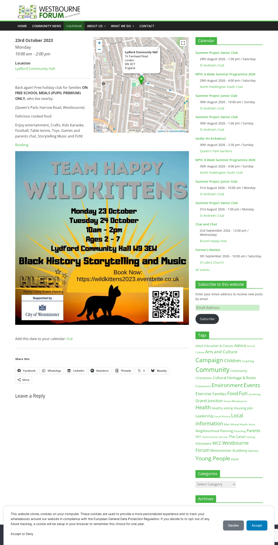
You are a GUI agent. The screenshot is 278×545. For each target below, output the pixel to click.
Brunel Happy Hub (213, 241)
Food (232, 393)
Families (219, 393)
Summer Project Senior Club (216, 53)
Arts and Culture (221, 352)
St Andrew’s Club (212, 65)
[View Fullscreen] (183, 43)
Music (252, 424)
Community (212, 369)
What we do (121, 26)
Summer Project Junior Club (216, 96)
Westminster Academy (228, 450)
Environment (227, 385)
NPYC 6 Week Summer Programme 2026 (225, 74)
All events (202, 270)
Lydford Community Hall (35, 68)
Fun (243, 393)
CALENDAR (74, 26)
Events (252, 385)
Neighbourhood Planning (214, 431)
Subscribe (207, 319)
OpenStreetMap (177, 131)
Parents (253, 430)
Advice (240, 345)
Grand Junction (209, 400)
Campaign (209, 360)
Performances (210, 437)
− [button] (99, 49)
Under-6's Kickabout (210, 138)
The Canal (237, 436)
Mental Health (239, 424)
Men (227, 424)
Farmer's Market (207, 250)
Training (250, 437)
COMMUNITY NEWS (46, 26)
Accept (257, 525)
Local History (222, 416)
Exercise (203, 393)
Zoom (235, 459)
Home (22, 26)
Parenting (240, 431)
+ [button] (99, 43)
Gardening (254, 394)
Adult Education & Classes (214, 346)
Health (203, 407)
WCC (217, 443)
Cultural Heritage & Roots (234, 377)
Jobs (250, 408)
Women (253, 451)
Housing (240, 408)
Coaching (248, 361)
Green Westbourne (235, 401)
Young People (212, 458)
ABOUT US (95, 26)
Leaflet (161, 131)
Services (223, 437)
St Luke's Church (212, 262)
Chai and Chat (206, 224)
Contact (146, 26)
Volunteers (203, 443)
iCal (70, 338)
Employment (203, 386)
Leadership (204, 416)
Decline (233, 525)
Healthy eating (222, 408)
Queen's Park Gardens (216, 151)
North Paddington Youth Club (221, 87)
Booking (21, 144)
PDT (198, 437)
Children (232, 360)
